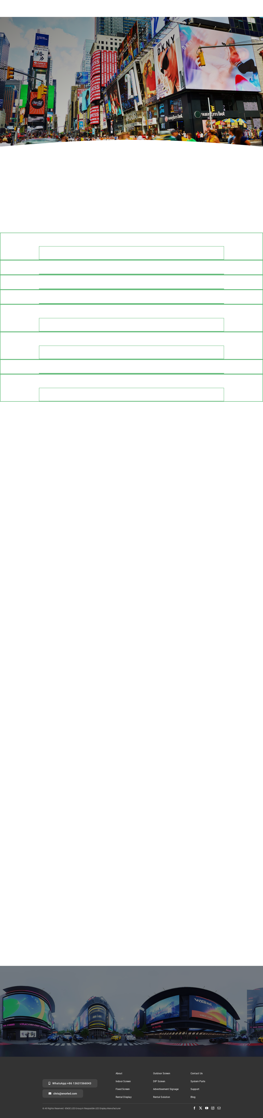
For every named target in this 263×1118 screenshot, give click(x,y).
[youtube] (206, 1108)
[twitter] (200, 1108)
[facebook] (194, 1108)
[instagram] (212, 1108)
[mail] (219, 1108)
